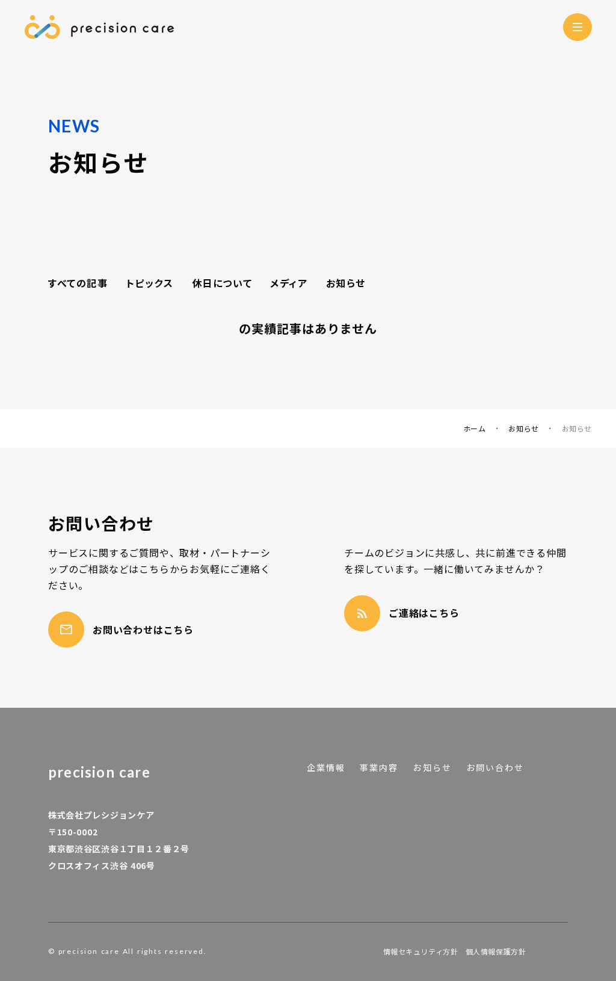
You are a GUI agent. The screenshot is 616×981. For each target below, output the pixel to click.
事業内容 (379, 767)
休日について (222, 282)
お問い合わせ (495, 767)
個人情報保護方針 (496, 951)
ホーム (474, 428)
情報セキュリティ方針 (420, 951)
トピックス (150, 282)
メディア (288, 282)
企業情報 (326, 767)
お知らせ (346, 282)
